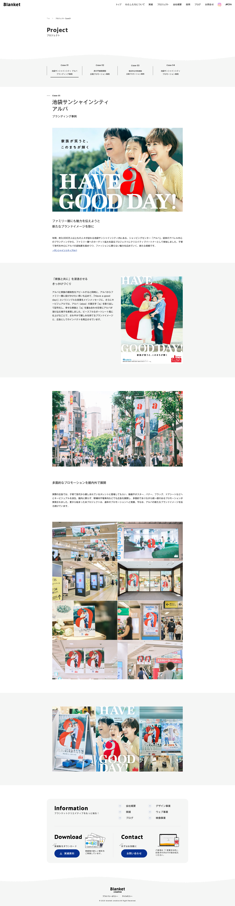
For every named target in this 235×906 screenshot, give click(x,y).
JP (226, 4)
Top (48, 18)
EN (230, 4)
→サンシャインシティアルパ (64, 250)
